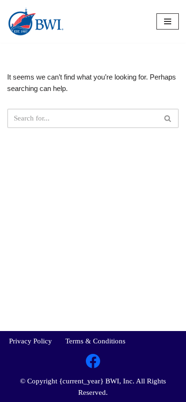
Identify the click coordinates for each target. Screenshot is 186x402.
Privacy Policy (30, 341)
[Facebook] (93, 361)
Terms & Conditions (95, 341)
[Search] (168, 118)
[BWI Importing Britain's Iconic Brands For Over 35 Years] (35, 21)
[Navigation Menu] (167, 21)
